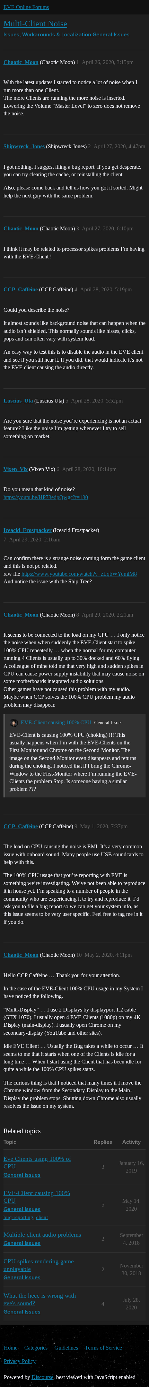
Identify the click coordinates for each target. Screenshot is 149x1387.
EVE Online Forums (26, 7)
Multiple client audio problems (42, 1234)
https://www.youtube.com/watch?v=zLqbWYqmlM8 (79, 574)
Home (10, 1348)
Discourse (42, 1377)
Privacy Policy (20, 1361)
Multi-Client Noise (35, 23)
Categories (35, 1348)
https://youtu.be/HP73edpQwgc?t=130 (45, 497)
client (42, 1217)
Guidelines (66, 1348)
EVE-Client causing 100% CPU (56, 722)
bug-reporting (18, 1217)
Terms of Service (103, 1348)
